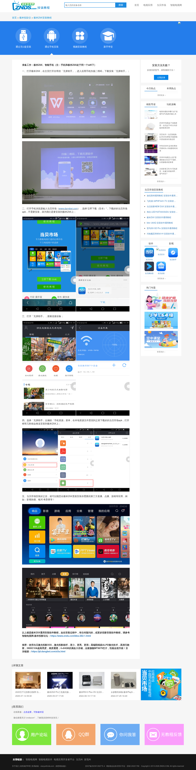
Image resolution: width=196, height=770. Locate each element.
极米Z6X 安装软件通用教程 (159, 217)
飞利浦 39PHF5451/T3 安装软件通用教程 (162, 200)
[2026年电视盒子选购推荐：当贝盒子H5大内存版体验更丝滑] (150, 125)
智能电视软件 (45, 759)
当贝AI (79, 759)
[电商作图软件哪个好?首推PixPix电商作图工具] (150, 114)
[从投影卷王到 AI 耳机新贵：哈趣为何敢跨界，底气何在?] (150, 171)
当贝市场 (161, 5)
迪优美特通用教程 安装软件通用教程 (162, 195)
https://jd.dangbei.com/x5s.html (48, 651)
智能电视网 (176, 5)
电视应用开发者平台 (64, 759)
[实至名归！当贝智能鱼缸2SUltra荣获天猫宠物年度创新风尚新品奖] (150, 137)
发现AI (87, 759)
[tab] (23, 36)
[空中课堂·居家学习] (161, 339)
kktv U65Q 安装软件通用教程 (160, 222)
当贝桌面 (161, 273)
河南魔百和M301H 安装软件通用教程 (162, 233)
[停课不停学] (161, 301)
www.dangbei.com (68, 208)
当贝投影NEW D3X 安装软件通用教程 (162, 206)
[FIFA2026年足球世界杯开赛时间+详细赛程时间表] (150, 148)
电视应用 (148, 5)
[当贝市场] (161, 684)
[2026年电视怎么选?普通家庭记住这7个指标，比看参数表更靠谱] (150, 160)
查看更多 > (161, 95)
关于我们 (15, 766)
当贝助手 (173, 259)
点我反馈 (161, 77)
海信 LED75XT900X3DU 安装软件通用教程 (162, 211)
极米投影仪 (25, 17)
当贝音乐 (161, 254)
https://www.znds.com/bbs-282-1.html (70, 635)
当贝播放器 (149, 273)
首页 (136, 5)
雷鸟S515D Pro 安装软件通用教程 (162, 228)
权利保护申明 (25, 766)
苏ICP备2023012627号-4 (95, 766)
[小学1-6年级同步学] (161, 320)
